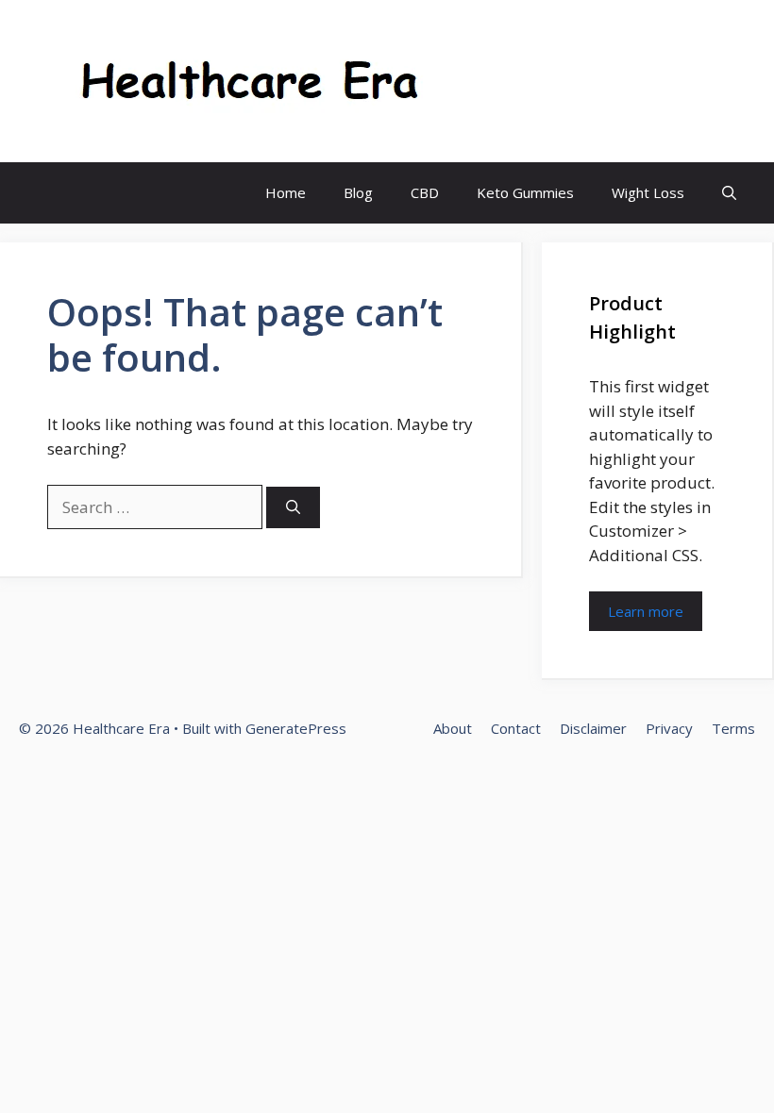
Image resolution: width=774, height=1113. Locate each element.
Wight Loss (648, 192)
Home (285, 192)
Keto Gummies (525, 192)
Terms (733, 728)
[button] (729, 193)
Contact (516, 728)
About (452, 728)
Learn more (645, 611)
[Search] (293, 508)
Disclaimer (593, 728)
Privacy (669, 728)
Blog (358, 192)
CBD (425, 192)
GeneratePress (295, 728)
